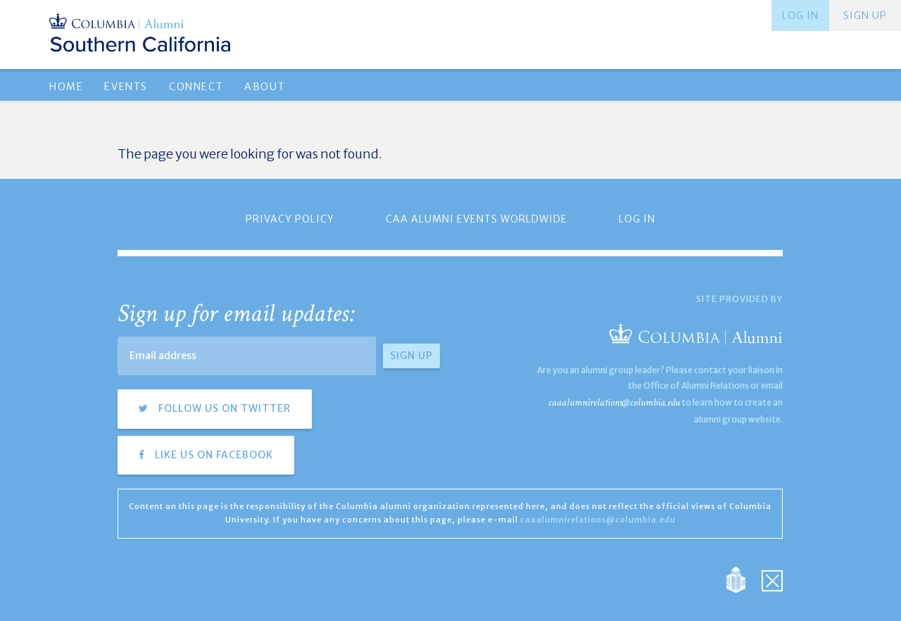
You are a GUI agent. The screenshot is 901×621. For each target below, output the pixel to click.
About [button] (264, 86)
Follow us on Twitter (223, 408)
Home (66, 86)
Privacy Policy (290, 219)
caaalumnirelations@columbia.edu (614, 402)
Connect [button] (196, 86)
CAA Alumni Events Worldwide (476, 219)
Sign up (865, 15)
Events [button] (126, 86)
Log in (800, 15)
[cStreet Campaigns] (772, 579)
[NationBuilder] (743, 579)
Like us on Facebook (212, 454)
